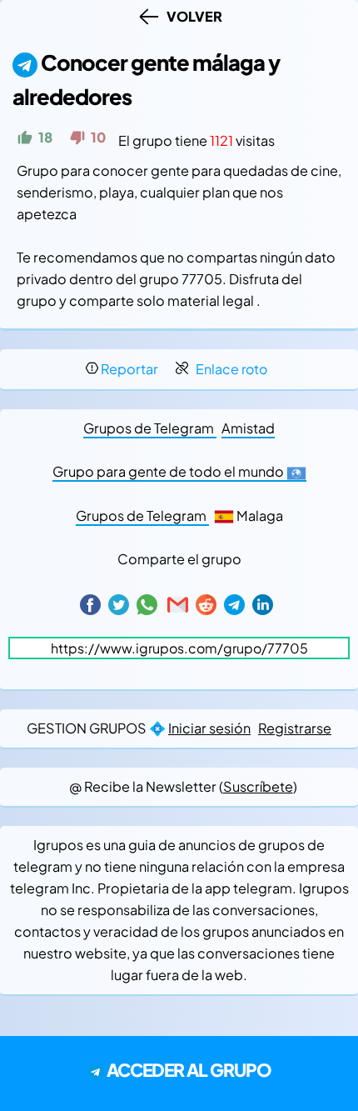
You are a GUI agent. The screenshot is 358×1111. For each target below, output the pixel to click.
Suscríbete (258, 786)
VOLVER (192, 16)
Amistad (248, 428)
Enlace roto (231, 369)
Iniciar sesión (209, 728)
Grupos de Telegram (149, 428)
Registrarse (294, 728)
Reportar (129, 369)
